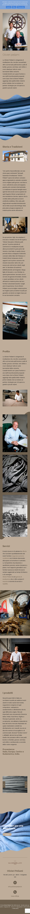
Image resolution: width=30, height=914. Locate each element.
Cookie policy (15, 908)
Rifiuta (14, 7)
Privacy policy (27, 906)
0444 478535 (15, 896)
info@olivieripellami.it (15, 886)
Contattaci (7, 834)
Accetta (8, 7)
